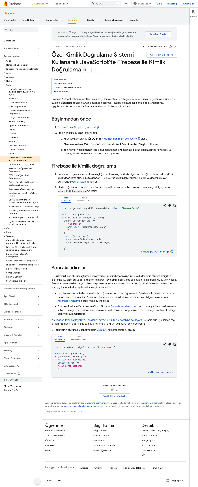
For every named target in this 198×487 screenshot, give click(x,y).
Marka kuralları (149, 450)
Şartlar (48, 480)
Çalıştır (90, 20)
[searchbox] (21, 29)
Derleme (72, 20)
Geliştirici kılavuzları (55, 430)
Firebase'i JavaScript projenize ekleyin (79, 127)
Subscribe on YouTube (104, 445)
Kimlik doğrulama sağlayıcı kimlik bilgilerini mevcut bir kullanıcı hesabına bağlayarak (97, 320)
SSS (143, 455)
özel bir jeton (78, 181)
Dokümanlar (38, 3)
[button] (18, 48)
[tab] (66, 199)
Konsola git (172, 3)
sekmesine (120, 138)
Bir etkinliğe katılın (102, 450)
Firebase (56, 46)
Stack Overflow (149, 435)
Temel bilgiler (28, 20)
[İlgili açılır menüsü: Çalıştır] (98, 20)
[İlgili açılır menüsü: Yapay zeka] (61, 20)
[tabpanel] (117, 230)
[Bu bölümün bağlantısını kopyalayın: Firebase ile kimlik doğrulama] (119, 166)
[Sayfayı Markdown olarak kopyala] (94, 70)
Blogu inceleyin (100, 430)
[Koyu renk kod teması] (169, 205)
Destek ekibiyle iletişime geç (155, 430)
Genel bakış (10, 20)
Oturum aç (188, 3)
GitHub (48, 450)
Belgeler (10, 13)
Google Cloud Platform (134, 467)
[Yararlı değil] (175, 46)
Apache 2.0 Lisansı (151, 403)
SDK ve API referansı (55, 435)
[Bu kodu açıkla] (164, 205)
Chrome (98, 467)
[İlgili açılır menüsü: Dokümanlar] (48, 3)
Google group (148, 440)
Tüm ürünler (157, 467)
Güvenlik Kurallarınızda (123, 306)
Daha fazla (59, 3)
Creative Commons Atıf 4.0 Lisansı (103, 403)
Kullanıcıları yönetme (69, 300)
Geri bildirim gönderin (161, 54)
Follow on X (98, 440)
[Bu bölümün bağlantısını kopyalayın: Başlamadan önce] (94, 119)
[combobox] (105, 3)
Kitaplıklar (50, 445)
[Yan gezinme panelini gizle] (37, 481)
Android (84, 467)
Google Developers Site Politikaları (76, 406)
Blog (159, 3)
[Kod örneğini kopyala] (174, 205)
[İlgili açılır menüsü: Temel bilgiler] (39, 20)
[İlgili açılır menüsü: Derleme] (80, 20)
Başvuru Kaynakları (114, 20)
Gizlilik (58, 480)
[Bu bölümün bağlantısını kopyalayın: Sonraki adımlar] (89, 268)
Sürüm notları (148, 445)
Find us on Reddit (101, 435)
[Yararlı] (170, 46)
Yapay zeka (52, 20)
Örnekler (134, 20)
